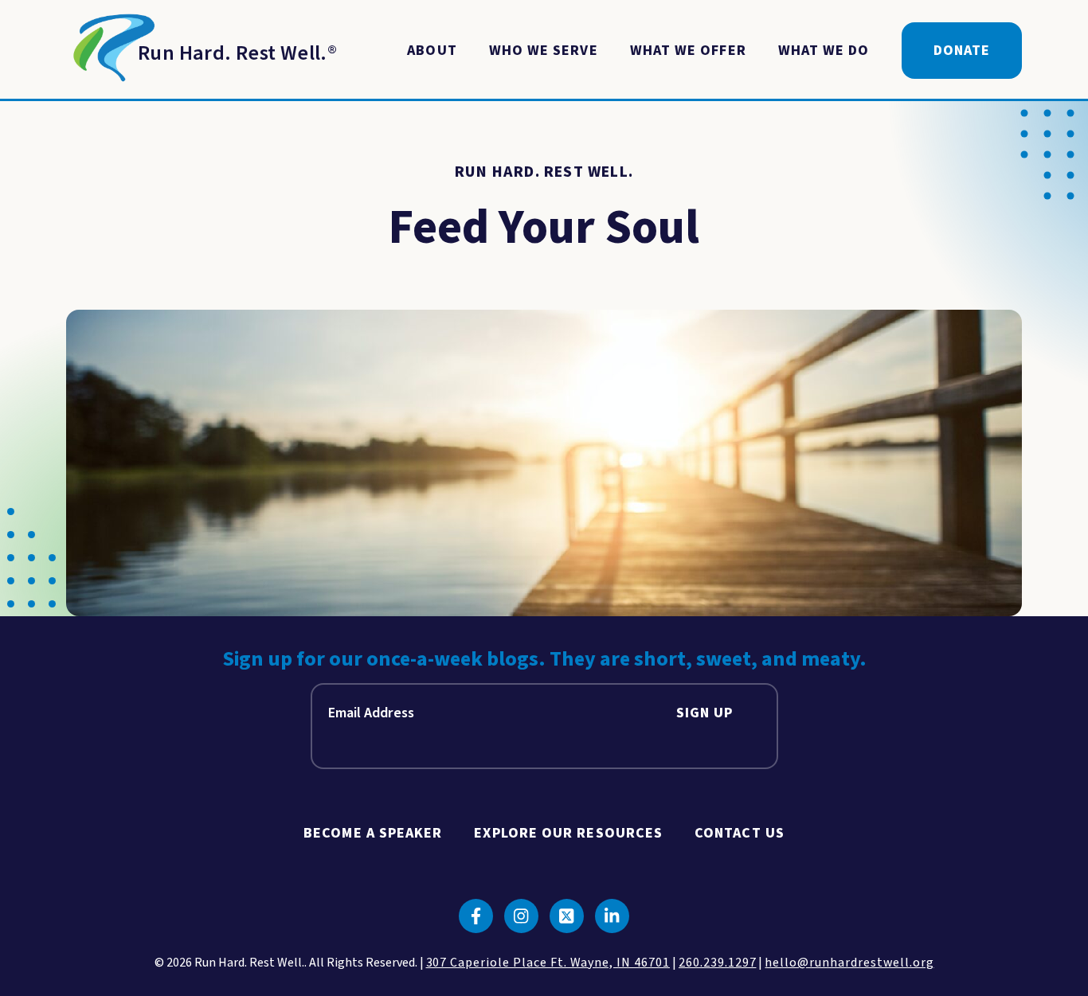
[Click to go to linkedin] (612, 916)
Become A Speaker (372, 833)
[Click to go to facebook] (476, 916)
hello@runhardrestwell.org (849, 962)
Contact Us (740, 833)
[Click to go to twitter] (567, 916)
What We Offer (688, 51)
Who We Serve (543, 51)
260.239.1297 (718, 962)
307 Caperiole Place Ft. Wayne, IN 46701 (548, 962)
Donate (961, 51)
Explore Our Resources (568, 833)
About (431, 51)
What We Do (824, 51)
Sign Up (705, 713)
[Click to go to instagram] (521, 916)
